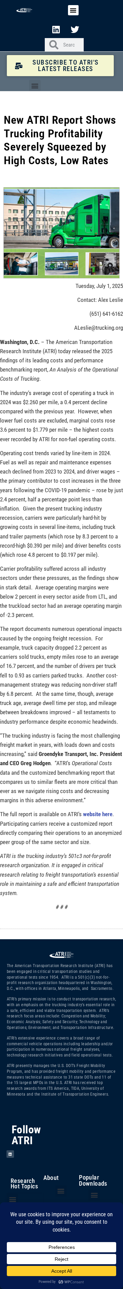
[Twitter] (75, 29)
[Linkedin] (56, 29)
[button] (73, 10)
